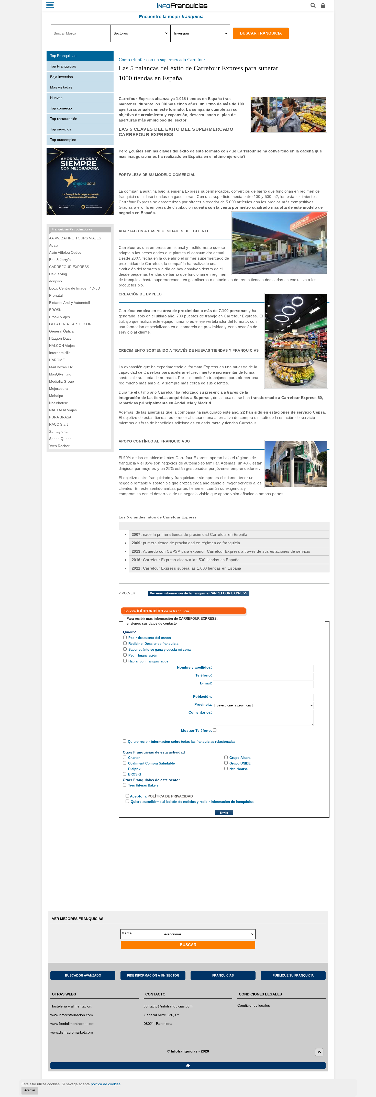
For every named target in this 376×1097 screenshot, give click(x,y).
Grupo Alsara (239, 758)
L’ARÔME (57, 360)
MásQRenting (60, 374)
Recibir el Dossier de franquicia (153, 644)
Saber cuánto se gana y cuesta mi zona (159, 649)
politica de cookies (105, 1084)
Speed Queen (60, 439)
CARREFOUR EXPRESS (69, 267)
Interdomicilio (60, 353)
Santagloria (58, 431)
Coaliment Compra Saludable (151, 763)
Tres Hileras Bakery (143, 785)
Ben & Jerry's (60, 260)
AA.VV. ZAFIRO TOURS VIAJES (75, 238)
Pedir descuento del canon (149, 638)
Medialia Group (61, 381)
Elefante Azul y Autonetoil (69, 303)
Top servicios (60, 129)
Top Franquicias (63, 66)
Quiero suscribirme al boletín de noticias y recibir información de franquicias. (193, 802)
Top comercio (61, 108)
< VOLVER (127, 593)
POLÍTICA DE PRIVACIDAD (170, 796)
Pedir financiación (142, 655)
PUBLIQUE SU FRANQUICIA (293, 975)
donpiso (55, 281)
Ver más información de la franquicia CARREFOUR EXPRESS (198, 593)
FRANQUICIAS (223, 975)
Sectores (121, 33)
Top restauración (63, 119)
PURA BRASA (60, 417)
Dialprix (134, 769)
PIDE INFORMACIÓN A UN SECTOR (153, 975)
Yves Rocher (59, 446)
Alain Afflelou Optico (65, 252)
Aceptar (29, 1090)
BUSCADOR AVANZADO (83, 975)
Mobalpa (56, 396)
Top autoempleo (63, 140)
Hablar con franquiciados (148, 661)
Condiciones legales (253, 1005)
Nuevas (56, 98)
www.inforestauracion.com (71, 1015)
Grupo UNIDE (240, 763)
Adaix (53, 245)
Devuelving (58, 274)
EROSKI (134, 774)
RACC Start (58, 424)
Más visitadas (61, 87)
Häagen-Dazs (60, 338)
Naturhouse (238, 769)
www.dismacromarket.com (71, 1032)
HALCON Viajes (62, 345)
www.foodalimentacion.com (72, 1024)
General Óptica (61, 331)
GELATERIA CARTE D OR (70, 324)
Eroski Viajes (59, 317)
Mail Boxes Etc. (61, 367)
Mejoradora (58, 388)
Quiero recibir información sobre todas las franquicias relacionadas (181, 742)
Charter (134, 758)
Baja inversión (61, 77)
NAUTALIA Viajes (63, 410)
